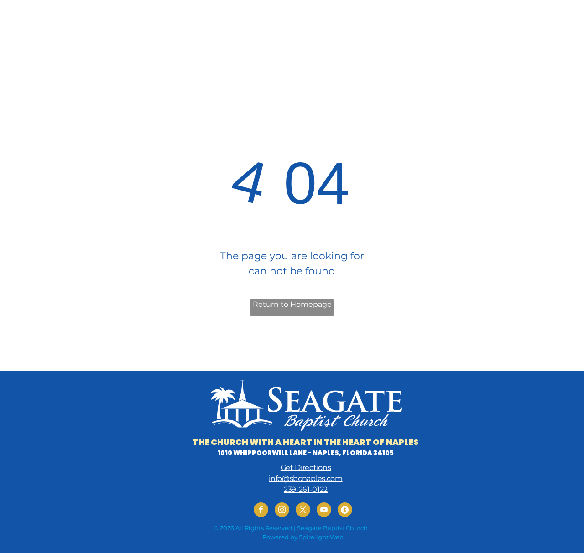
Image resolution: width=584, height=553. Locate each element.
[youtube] (324, 510)
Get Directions (306, 467)
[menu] (564, 19)
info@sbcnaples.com (305, 478)
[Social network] (345, 510)
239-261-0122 (306, 489)
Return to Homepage (292, 304)
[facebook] (261, 510)
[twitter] (303, 510)
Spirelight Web (321, 537)
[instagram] (282, 510)
